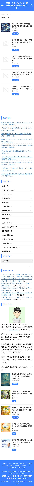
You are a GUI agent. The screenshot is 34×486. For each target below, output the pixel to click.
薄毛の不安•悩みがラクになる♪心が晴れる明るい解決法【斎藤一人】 (16, 146)
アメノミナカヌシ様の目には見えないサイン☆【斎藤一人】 (16, 152)
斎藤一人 (14, 468)
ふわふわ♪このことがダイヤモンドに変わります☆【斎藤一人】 (16, 175)
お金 (7, 465)
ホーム (4, 463)
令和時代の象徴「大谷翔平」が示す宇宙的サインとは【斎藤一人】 (22, 26)
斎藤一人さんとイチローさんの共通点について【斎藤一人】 (22, 87)
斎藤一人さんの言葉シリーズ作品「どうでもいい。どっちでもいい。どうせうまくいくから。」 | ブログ (17, 278)
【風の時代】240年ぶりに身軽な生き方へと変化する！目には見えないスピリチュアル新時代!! (17, 472)
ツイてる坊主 (14, 329)
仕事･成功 (22, 463)
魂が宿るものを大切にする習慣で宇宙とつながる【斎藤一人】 (22, 42)
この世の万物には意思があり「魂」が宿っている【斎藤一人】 (22, 58)
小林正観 (24, 465)
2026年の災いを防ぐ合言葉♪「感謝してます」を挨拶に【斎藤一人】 (16, 158)
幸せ (10, 463)
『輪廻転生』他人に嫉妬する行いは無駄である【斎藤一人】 (22, 73)
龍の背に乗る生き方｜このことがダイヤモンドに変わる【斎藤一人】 (16, 123)
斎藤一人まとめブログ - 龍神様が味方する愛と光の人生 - (17, 5)
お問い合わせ (21, 468)
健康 (11, 465)
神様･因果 (15, 463)
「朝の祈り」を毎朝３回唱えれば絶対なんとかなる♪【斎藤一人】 (16, 129)
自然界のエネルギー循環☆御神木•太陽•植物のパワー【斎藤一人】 (16, 135)
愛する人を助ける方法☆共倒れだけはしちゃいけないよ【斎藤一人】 (16, 163)
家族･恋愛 (17, 465)
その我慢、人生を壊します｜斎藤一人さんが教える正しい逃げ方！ (16, 169)
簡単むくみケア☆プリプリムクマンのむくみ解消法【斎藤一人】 (16, 140)
